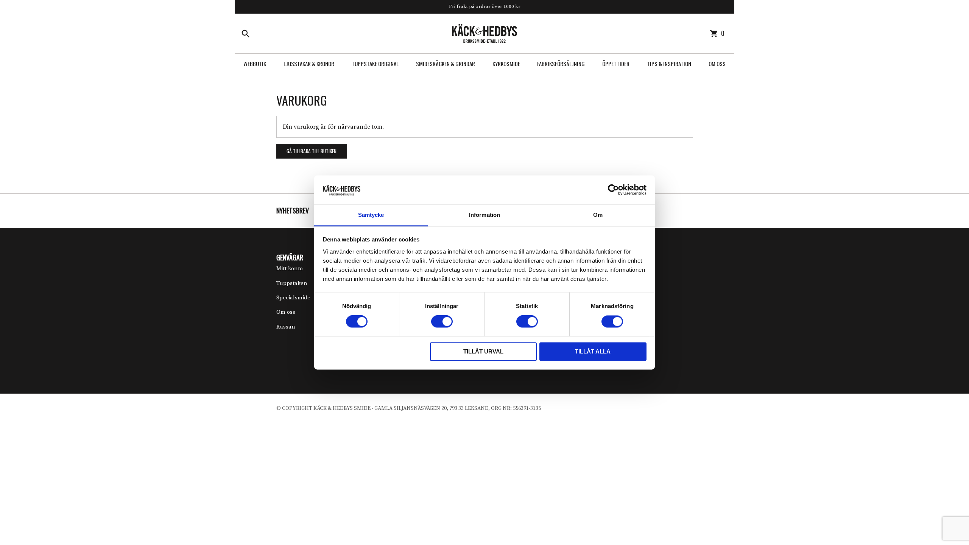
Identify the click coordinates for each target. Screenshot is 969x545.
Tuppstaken (291, 283)
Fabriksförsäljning (561, 63)
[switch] (442, 322)
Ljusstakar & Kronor (309, 63)
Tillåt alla (593, 351)
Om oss (717, 63)
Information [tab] (484, 215)
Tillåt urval (483, 351)
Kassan (285, 326)
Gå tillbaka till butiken (312, 151)
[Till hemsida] (484, 33)
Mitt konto (289, 268)
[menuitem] (254, 64)
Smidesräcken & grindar (445, 63)
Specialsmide (293, 297)
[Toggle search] (245, 33)
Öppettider (615, 63)
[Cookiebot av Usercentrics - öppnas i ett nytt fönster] (613, 190)
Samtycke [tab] (371, 215)
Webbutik (254, 63)
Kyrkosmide (506, 63)
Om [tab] (598, 215)
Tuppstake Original (375, 63)
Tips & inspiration (669, 63)
